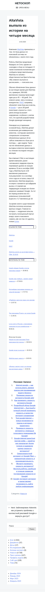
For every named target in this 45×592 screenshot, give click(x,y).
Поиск (11, 526)
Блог (12, 540)
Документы (14, 542)
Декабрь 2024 (15, 573)
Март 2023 (14, 578)
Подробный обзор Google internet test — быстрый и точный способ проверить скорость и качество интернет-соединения (24, 411)
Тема (12, 563)
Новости (23, 494)
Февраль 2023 (15, 581)
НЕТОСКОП (22, 3)
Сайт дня (13, 560)
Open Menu (24, 8)
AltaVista (20, 49)
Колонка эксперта (17, 550)
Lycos (17, 221)
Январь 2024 (15, 576)
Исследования (15, 548)
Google (13, 108)
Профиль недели (16, 558)
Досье (12, 545)
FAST (21, 102)
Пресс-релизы (15, 555)
